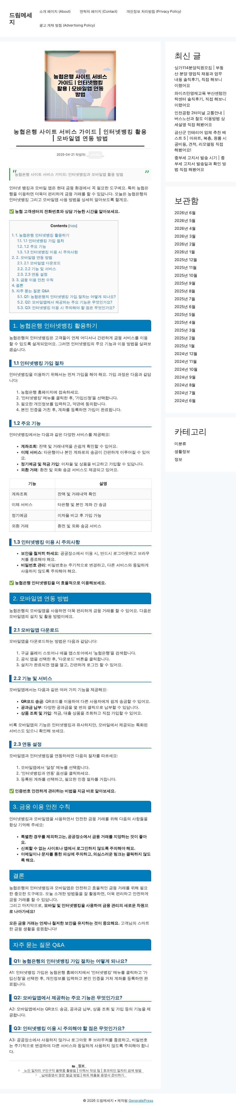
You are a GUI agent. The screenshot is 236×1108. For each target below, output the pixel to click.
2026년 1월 (184, 252)
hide (72, 226)
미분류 (180, 443)
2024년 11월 (185, 361)
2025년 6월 (184, 306)
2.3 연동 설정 (32, 274)
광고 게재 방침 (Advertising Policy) (67, 25)
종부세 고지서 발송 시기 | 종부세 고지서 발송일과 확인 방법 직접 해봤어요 (200, 163)
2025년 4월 (184, 322)
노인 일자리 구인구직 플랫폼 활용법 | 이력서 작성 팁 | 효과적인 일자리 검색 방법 (83, 1070)
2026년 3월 (185, 236)
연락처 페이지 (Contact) (98, 11)
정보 (81, 1065)
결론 (17, 285)
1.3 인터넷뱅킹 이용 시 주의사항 (47, 252)
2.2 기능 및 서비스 (36, 268)
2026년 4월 (185, 228)
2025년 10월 (185, 275)
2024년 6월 (185, 400)
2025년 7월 (184, 299)
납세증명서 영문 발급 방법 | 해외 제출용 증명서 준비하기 (82, 1075)
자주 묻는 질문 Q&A (30, 291)
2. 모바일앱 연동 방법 (32, 257)
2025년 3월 (184, 330)
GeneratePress (141, 1100)
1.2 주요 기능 (31, 246)
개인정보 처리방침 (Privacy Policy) (154, 11)
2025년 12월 (185, 259)
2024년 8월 (184, 385)
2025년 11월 (185, 267)
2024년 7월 (184, 393)
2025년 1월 (184, 346)
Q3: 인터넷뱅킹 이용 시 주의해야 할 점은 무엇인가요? (66, 307)
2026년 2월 (184, 244)
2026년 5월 (184, 220)
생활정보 (182, 451)
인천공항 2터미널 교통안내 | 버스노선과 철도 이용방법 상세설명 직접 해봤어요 (199, 119)
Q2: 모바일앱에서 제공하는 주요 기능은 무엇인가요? (64, 302)
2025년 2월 (184, 338)
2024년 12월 (185, 353)
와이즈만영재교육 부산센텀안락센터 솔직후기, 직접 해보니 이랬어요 (200, 99)
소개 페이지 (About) (55, 11)
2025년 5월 (184, 314)
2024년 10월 (186, 369)
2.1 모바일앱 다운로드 (39, 263)
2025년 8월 (184, 291)
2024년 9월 (185, 377)
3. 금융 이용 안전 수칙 (32, 279)
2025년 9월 (184, 283)
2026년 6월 (185, 212)
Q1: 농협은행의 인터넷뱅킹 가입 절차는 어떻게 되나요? (66, 296)
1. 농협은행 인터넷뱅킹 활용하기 (40, 235)
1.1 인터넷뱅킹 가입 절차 (40, 240)
